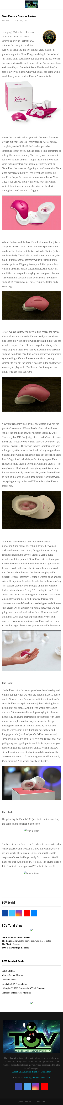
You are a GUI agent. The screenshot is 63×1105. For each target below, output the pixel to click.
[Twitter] (27, 1086)
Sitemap (36, 1072)
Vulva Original (8, 971)
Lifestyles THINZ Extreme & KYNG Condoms (23, 988)
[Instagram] (35, 1086)
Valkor (6, 21)
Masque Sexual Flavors (12, 975)
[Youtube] (44, 1086)
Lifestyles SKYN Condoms (14, 984)
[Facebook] (18, 1086)
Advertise (26, 1072)
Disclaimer (46, 1072)
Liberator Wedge (9, 979)
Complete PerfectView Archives (16, 993)
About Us (16, 1072)
